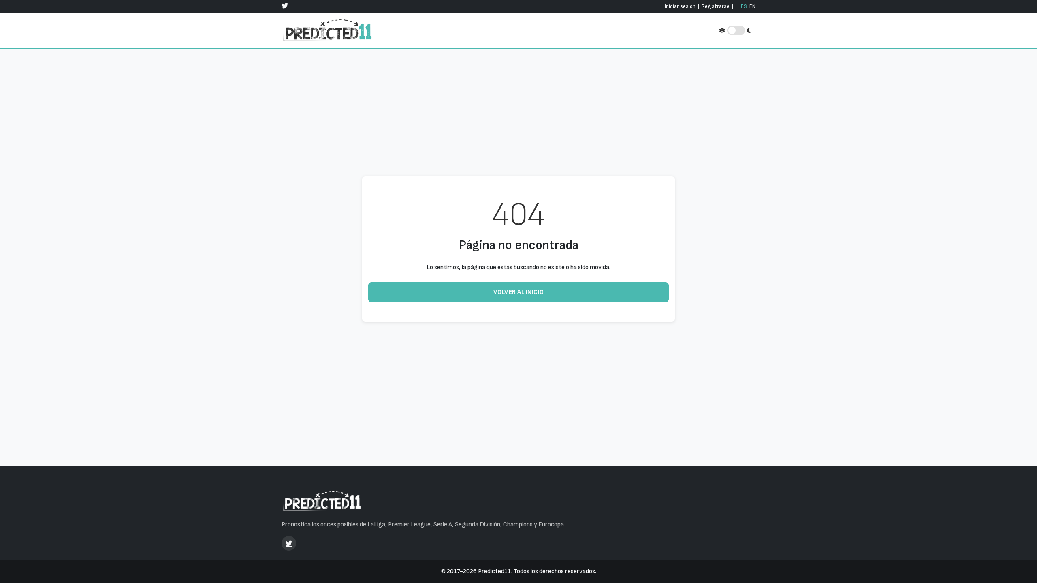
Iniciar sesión (680, 6)
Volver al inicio (518, 292)
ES (744, 6)
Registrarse (716, 6)
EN (752, 6)
